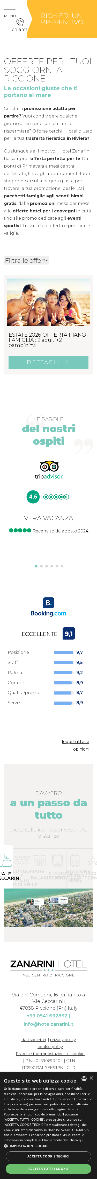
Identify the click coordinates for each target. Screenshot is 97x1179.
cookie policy (50, 1046)
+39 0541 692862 (47, 1016)
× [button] (91, 1078)
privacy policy (63, 1039)
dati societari (33, 1039)
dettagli (45, 362)
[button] (22, 869)
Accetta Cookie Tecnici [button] (48, 1156)
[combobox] (84, 1078)
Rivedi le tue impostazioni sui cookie (50, 1053)
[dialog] (48, 1125)
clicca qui (77, 1140)
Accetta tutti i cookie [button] (48, 1169)
